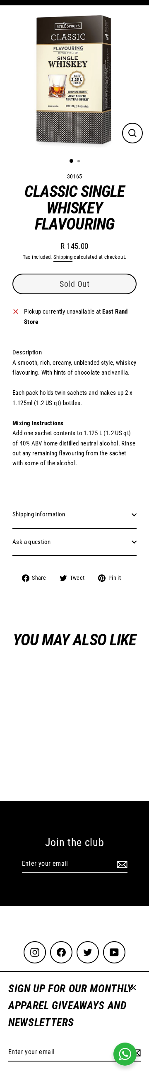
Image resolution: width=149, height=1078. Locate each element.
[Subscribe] (120, 864)
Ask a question (31, 542)
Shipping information (38, 514)
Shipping (62, 257)
